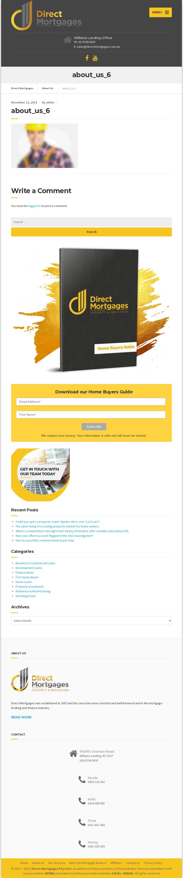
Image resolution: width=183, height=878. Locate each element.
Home (24, 863)
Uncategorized (25, 596)
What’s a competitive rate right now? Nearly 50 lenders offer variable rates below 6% (72, 531)
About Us (38, 863)
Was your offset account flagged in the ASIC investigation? (54, 536)
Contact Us (133, 863)
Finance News (25, 572)
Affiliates (116, 863)
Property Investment (30, 587)
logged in (34, 206)
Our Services (56, 863)
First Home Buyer (27, 577)
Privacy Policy (153, 863)
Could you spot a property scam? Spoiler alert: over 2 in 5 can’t (57, 522)
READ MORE (21, 717)
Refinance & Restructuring (33, 591)
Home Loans (24, 582)
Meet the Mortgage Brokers (87, 863)
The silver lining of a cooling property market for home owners (57, 526)
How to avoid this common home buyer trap (45, 540)
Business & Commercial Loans (35, 563)
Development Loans (29, 568)
